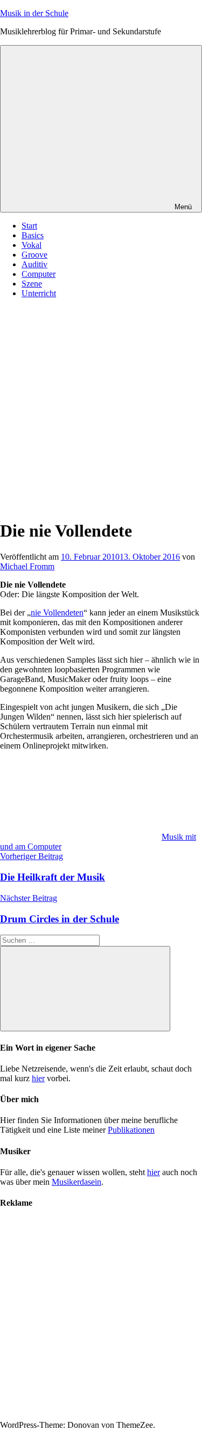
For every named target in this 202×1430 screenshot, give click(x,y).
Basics (33, 235)
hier (38, 1078)
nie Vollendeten (57, 612)
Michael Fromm (27, 566)
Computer (38, 273)
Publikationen (131, 1129)
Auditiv (34, 264)
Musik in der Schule (34, 13)
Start (29, 225)
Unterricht (39, 293)
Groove (34, 254)
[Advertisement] (101, 407)
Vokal (31, 245)
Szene (32, 283)
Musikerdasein (76, 1181)
